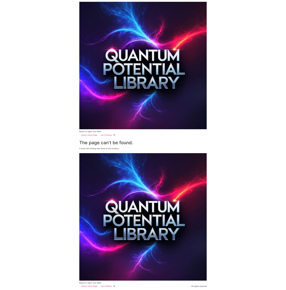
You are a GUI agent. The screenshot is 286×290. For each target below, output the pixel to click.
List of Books (106, 135)
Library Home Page (89, 135)
